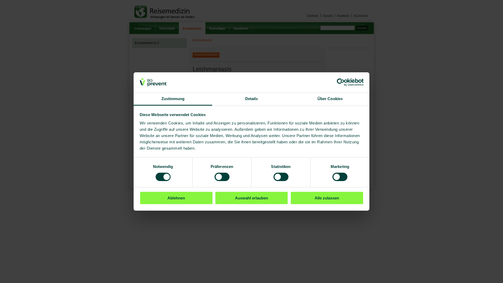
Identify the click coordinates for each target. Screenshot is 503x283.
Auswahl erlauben (251, 198)
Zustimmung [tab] (173, 98)
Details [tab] (251, 98)
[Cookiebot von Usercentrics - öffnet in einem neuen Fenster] (341, 82)
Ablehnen (176, 198)
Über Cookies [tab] (330, 98)
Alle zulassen (327, 198)
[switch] (222, 177)
